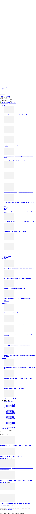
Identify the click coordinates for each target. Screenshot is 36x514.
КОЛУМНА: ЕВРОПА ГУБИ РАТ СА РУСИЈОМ (14, 388)
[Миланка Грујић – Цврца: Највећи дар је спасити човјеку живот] (9, 343)
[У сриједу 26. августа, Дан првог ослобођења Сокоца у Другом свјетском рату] (9, 200)
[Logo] (4, 103)
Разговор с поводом (14, 159)
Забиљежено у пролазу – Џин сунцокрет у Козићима (14, 288)
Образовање (11, 160)
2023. (4, 409)
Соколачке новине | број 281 (10, 406)
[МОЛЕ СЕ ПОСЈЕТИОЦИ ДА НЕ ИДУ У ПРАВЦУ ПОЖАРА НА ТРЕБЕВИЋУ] (9, 179)
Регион (17, 160)
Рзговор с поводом (20, 159)
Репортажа (20, 160)
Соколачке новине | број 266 (10, 422)
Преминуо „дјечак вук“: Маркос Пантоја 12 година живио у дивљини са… (19, 268)
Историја (20, 259)
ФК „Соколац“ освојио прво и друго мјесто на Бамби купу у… (16, 134)
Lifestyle (6, 259)
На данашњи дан (24, 211)
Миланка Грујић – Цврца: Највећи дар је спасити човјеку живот (17, 345)
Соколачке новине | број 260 (10, 427)
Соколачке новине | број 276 (10, 412)
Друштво (9, 159)
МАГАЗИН (4, 258)
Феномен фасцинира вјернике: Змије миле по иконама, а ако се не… (18, 298)
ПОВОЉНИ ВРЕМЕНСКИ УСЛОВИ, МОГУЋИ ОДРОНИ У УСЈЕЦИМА (19, 221)
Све (4, 159)
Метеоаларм (20, 211)
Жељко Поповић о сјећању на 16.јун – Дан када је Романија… (16, 323)
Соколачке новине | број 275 (10, 413)
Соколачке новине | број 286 (8, 401)
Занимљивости (13, 259)
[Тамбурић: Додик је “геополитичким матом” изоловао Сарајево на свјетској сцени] (9, 365)
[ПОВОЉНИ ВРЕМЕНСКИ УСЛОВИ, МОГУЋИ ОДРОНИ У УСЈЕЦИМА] (9, 219)
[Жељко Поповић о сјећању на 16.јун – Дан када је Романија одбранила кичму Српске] (9, 322)
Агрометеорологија (8, 211)
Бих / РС (6, 159)
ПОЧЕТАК (4, 104)
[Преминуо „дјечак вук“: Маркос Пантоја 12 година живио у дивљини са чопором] (9, 266)
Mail (2, 89)
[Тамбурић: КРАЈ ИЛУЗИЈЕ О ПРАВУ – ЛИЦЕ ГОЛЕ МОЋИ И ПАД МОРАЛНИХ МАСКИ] (9, 376)
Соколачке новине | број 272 (10, 416)
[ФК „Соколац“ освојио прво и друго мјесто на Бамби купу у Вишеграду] (9, 133)
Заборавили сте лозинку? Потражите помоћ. (8, 95)
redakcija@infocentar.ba (9, 509)
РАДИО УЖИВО (5, 428)
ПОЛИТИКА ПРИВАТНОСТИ (5, 96)
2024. (4, 407)
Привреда (14, 160)
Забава (24, 159)
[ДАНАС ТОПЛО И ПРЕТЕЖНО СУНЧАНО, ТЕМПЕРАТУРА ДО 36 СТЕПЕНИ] (9, 250)
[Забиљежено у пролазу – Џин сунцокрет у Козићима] (9, 286)
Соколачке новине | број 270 (10, 418)
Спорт (25, 160)
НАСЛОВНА (7, 432)
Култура (8, 160)
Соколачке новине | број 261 (10, 426)
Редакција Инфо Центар (4, 458)
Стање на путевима (7, 257)
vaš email (10, 99)
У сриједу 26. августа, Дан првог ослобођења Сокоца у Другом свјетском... (15, 503)
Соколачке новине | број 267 (10, 420)
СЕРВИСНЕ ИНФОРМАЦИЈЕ (7, 210)
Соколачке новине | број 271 (10, 417)
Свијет (23, 160)
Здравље (17, 259)
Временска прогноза (14, 211)
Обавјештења (29, 211)
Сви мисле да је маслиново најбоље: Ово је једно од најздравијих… (17, 278)
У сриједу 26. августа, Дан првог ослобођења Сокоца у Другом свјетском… (19, 114)
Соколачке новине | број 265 (10, 423)
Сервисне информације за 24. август (11, 241)
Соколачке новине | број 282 (10, 405)
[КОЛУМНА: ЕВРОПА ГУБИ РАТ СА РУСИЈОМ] (9, 386)
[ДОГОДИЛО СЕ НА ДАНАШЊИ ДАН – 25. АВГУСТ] (7, 454)
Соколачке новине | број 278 (10, 410)
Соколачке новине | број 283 (10, 404)
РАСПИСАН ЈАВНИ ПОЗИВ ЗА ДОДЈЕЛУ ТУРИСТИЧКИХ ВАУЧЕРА (18, 192)
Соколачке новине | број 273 (10, 414)
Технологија (25, 259)
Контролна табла (4, 87)
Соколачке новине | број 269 (10, 419)
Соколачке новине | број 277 (10, 411)
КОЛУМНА (4, 358)
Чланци (3, 88)
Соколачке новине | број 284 (10, 403)
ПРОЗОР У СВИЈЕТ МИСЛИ (10, 398)
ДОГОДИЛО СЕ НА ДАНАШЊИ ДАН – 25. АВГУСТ (15, 231)
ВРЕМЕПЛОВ (4, 303)
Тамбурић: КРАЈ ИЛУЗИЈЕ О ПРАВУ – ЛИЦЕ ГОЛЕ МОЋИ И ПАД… (18, 378)
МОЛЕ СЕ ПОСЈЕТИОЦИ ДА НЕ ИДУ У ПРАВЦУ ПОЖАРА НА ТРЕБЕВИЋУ (16, 480)
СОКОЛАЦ (4, 105)
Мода (22, 259)
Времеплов (9, 259)
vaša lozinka (11, 93)
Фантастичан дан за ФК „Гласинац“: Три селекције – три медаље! (17, 124)
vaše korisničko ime (12, 92)
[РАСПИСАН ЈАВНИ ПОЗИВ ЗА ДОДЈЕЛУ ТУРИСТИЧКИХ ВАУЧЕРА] (9, 190)
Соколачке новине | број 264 (10, 424)
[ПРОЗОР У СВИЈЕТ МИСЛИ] (9, 396)
